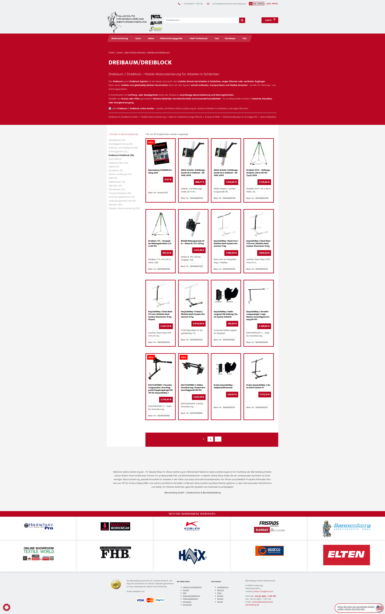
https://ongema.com (263, 591)
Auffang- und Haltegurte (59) (123, 147)
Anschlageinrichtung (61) (121, 144)
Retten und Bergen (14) (120, 174)
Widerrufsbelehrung (190, 599)
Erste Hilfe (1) (115, 159)
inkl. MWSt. (258, 3)
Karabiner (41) (116, 170)
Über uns (220, 590)
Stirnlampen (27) (117, 189)
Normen (220, 599)
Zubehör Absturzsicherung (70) (124, 208)
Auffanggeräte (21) (118, 151)
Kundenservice (222, 587)
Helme (151, 38)
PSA (244, 38)
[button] (6, 607)
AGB (184, 593)
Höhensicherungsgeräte (171, 38)
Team (219, 593)
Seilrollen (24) (115, 185)
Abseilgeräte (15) (117, 140)
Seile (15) (113, 178)
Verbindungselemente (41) (122, 197)
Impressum (187, 602)
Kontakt (186, 590)
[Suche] (242, 20)
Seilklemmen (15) (117, 181)
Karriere (220, 596)
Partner (220, 602)
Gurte (138, 38)
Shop (119, 52)
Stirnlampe (230, 38)
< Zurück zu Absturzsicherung (123, 134)
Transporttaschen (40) (120, 193)
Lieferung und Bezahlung (192, 587)
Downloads (187, 604)
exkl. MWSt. (272, 3)
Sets (217, 38)
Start (112, 52)
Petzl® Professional (198, 38)
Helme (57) (114, 166)
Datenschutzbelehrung (191, 596)
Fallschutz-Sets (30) (118, 163)
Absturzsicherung (119, 38)
